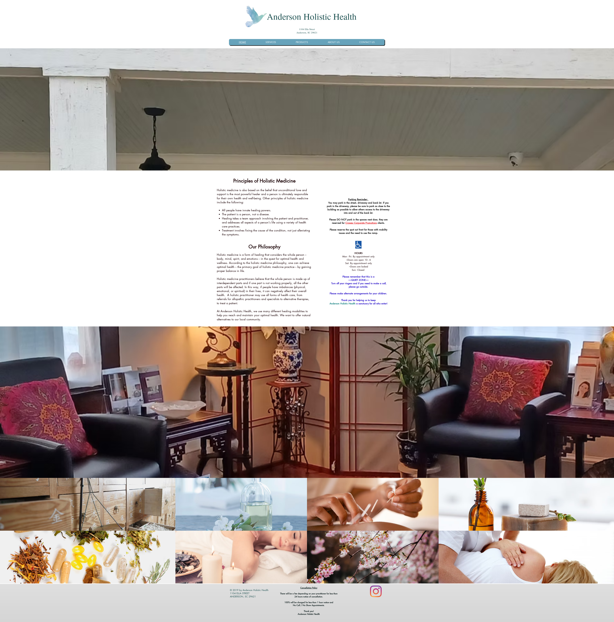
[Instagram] (376, 591)
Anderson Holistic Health (312, 16)
